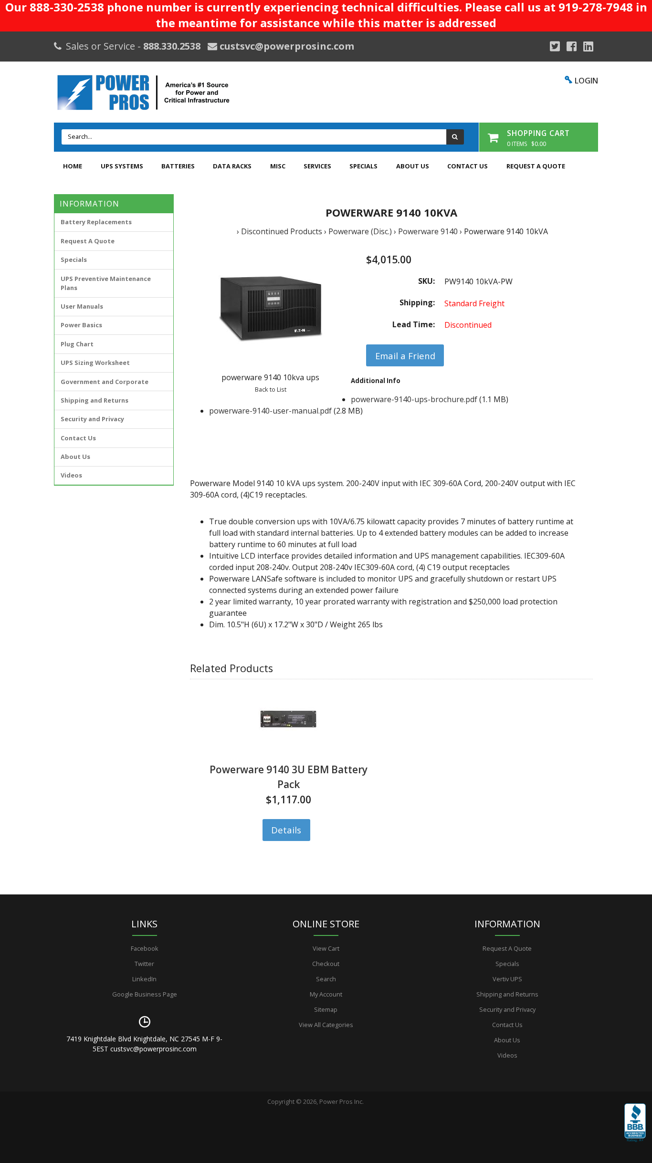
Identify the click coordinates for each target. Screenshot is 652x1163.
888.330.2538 (171, 46)
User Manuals (82, 306)
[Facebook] (571, 46)
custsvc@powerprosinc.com (285, 46)
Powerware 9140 (428, 231)
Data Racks (232, 166)
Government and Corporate (104, 381)
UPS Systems (122, 166)
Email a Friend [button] (405, 356)
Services (317, 166)
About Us (412, 166)
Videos (71, 475)
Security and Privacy (92, 419)
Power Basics (81, 325)
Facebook (144, 948)
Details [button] (286, 830)
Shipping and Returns (94, 400)
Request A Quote (535, 166)
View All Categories (326, 1024)
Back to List (270, 389)
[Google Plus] (555, 46)
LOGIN (586, 80)
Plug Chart (77, 344)
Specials (363, 166)
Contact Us (467, 166)
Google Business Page (144, 994)
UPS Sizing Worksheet (95, 362)
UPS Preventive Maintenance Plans (106, 283)
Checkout (325, 963)
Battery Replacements (96, 222)
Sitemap (325, 1009)
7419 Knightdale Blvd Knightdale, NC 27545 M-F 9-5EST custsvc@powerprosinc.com (144, 1043)
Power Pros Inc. (341, 1101)
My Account (326, 994)
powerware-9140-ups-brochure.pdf (414, 399)
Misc (277, 166)
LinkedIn (144, 979)
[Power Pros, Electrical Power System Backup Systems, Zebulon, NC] (635, 1129)
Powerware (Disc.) (360, 231)
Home (72, 166)
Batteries (178, 166)
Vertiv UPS (507, 979)
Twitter (144, 963)
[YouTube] (588, 46)
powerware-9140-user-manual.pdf (270, 410)
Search (326, 979)
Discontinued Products (281, 231)
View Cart (326, 948)
